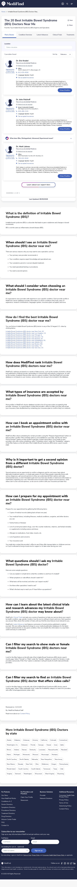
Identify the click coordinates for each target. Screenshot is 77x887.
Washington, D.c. (12, 745)
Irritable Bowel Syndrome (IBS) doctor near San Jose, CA (24, 348)
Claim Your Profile (27, 797)
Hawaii (48, 745)
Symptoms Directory (8, 807)
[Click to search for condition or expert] (67, 4)
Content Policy (25, 714)
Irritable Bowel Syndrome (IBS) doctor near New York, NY (25, 331)
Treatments (70, 35)
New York (29, 764)
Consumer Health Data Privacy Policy (66, 796)
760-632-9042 (23, 158)
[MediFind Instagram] (65, 863)
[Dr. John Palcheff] (10, 102)
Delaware (24, 745)
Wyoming (60, 774)
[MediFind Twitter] (71, 863)
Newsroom (24, 800)
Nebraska (35, 759)
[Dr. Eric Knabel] (10, 63)
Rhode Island (11, 769)
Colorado (53, 740)
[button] (24, 66)
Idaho (62, 745)
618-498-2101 (23, 111)
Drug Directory (6, 816)
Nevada (20, 764)
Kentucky (33, 750)
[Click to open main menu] (71, 4)
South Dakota (35, 769)
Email (33, 838)
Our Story (4, 795)
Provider (43, 795)
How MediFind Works (8, 798)
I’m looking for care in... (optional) (12, 847)
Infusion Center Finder (8, 819)
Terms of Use (63, 803)
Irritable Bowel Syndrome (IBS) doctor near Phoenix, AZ (24, 339)
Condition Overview (25, 35)
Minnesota (26, 755)
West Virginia (49, 774)
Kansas (24, 750)
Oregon (53, 764)
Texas (55, 769)
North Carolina (12, 759)
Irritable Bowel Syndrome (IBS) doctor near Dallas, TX (23, 346)
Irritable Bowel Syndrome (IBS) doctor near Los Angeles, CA (26, 333)
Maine (9, 755)
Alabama (17, 740)
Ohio (37, 764)
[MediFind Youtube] (68, 863)
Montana (54, 755)
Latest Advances (42, 35)
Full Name (4, 838)
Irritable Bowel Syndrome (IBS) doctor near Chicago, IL (24, 335)
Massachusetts (53, 750)
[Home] (13, 4)
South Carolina (23, 769)
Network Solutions (46, 798)
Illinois (9, 750)
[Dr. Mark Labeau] (10, 149)
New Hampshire (46, 759)
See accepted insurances (26, 78)
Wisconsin (38, 774)
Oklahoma (45, 764)
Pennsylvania (63, 764)
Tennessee (46, 769)
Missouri (35, 755)
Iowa (55, 745)
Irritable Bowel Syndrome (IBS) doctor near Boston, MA (24, 344)
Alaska (9, 740)
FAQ (2, 822)
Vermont (18, 774)
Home (3, 12)
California (44, 740)
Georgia (40, 745)
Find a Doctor (9, 35)
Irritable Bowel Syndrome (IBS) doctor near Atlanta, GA (24, 342)
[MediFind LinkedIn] (74, 863)
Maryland (64, 750)
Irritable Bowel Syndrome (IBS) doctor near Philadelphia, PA (25, 340)
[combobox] (38, 47)
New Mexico (11, 764)
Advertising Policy (65, 806)
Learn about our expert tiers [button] (38, 185)
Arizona (35, 740)
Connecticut (63, 740)
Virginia (9, 774)
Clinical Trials (57, 35)
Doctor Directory (7, 804)
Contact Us (5, 825)
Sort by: (55, 54)
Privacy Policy (63, 800)
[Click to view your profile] (62, 4)
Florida (33, 745)
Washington (28, 774)
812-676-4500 (23, 72)
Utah (61, 769)
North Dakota (24, 759)
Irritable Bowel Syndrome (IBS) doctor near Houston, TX (24, 337)
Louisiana (42, 750)
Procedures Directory (8, 810)
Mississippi (45, 755)
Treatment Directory (8, 813)
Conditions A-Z (6, 801)
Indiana (16, 750)
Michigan (17, 755)
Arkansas (26, 740)
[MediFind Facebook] (62, 863)
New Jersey (58, 759)
